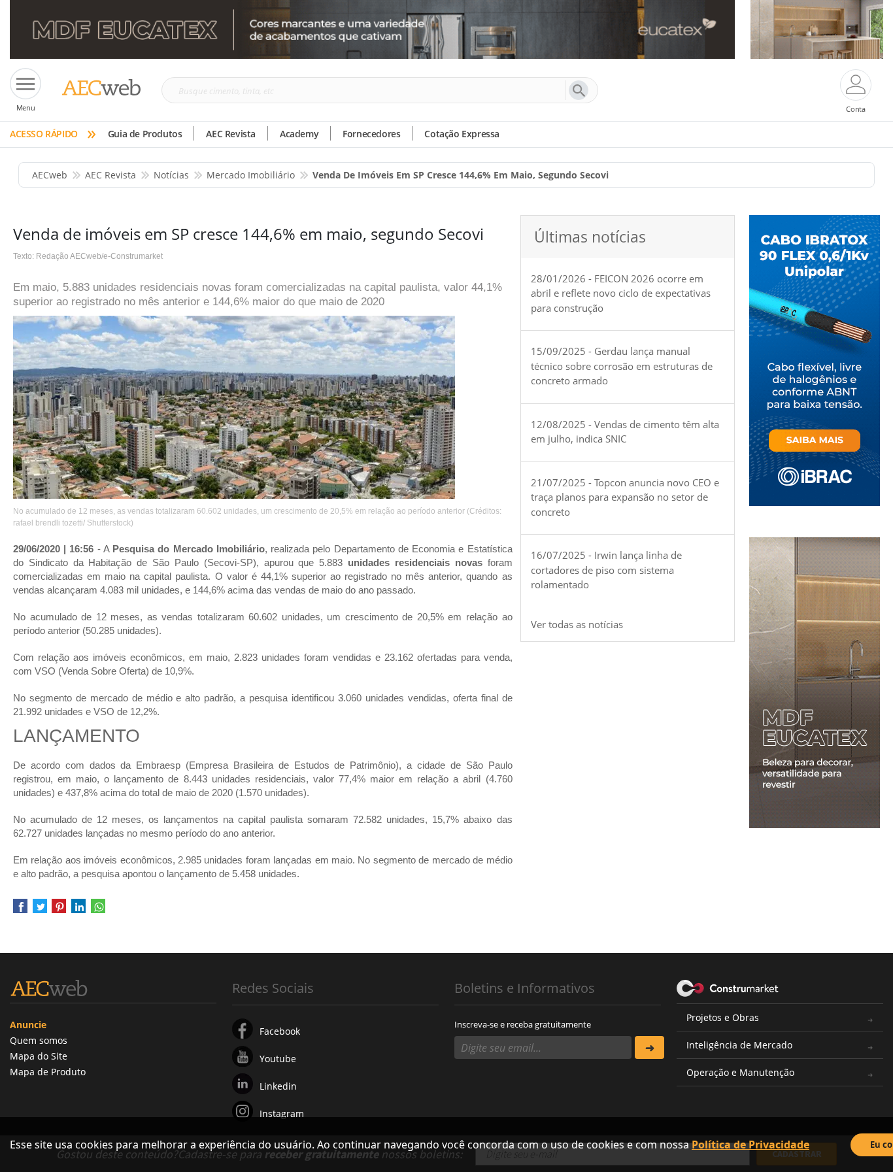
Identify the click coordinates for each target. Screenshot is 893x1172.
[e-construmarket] (728, 987)
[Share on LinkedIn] (78, 910)
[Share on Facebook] (20, 910)
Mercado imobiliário (251, 175)
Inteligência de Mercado (739, 1045)
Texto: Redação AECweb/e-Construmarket (88, 256)
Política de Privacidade (750, 1144)
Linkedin (278, 1086)
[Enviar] (649, 1047)
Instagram (282, 1113)
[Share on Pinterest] (59, 910)
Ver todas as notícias (577, 624)
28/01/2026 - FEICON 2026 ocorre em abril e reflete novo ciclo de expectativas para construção (621, 293)
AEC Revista (231, 133)
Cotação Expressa (461, 133)
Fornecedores (371, 133)
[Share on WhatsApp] (98, 910)
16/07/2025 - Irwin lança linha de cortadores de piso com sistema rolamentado (606, 569)
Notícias (171, 175)
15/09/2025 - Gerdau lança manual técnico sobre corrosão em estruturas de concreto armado (622, 365)
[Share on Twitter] (40, 910)
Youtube (278, 1058)
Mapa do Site (38, 1056)
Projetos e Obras (722, 1017)
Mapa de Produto (48, 1071)
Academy (299, 133)
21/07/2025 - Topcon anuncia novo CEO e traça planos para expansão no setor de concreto (625, 497)
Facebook (280, 1031)
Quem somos (38, 1040)
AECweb (49, 175)
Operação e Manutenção (740, 1072)
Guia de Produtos (145, 133)
